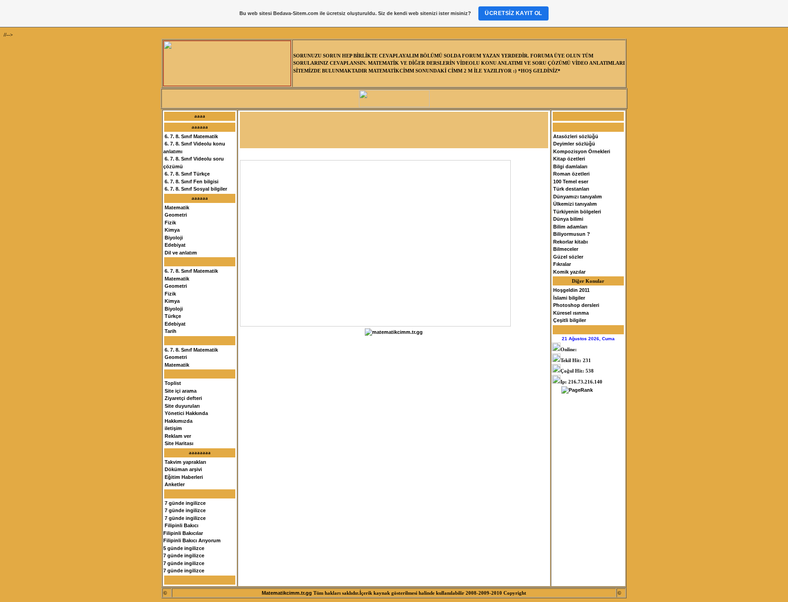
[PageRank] (577, 390)
